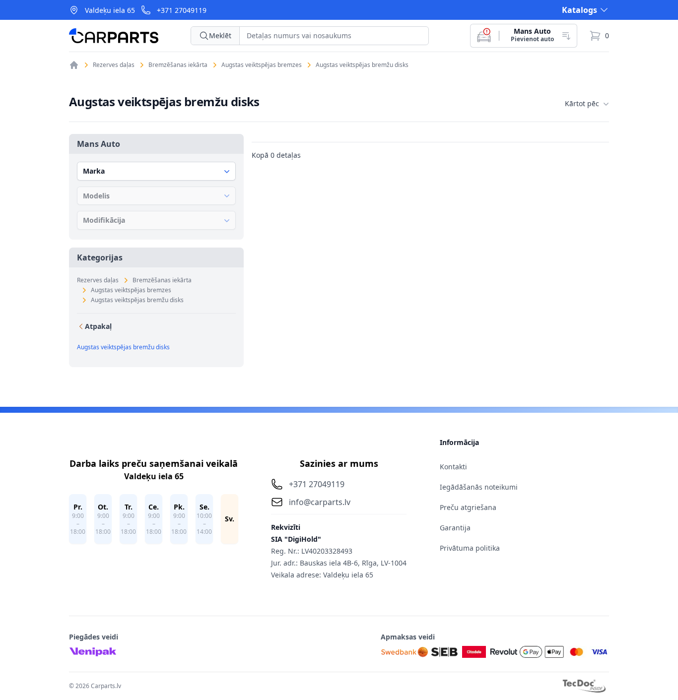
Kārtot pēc (582, 103)
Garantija (455, 527)
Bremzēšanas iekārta (177, 65)
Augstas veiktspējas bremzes (261, 65)
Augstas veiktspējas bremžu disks (362, 65)
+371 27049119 (181, 10)
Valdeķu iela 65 (110, 10)
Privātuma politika (470, 548)
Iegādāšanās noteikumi (479, 487)
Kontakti (453, 466)
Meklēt (220, 35)
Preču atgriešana (468, 507)
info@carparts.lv (319, 502)
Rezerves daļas (114, 65)
